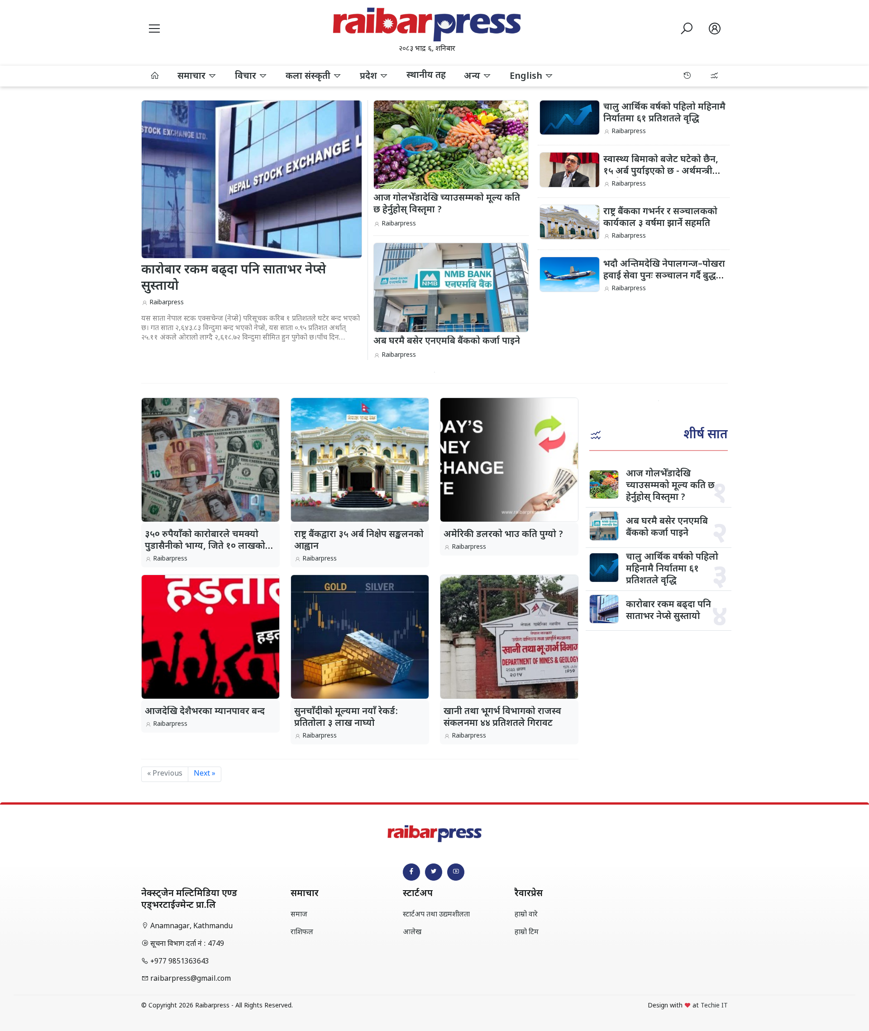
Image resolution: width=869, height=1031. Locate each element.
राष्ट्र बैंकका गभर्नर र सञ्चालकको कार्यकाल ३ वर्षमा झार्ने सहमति (660, 218)
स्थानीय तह (426, 76)
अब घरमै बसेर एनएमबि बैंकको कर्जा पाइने (667, 527)
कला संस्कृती (309, 76)
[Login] (715, 30)
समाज (299, 915)
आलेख (412, 932)
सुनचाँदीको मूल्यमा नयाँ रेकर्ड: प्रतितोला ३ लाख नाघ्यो (346, 717)
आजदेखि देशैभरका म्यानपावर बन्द (205, 712)
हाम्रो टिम (527, 932)
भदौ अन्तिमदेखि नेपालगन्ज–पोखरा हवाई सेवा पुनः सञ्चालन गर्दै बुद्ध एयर (664, 276)
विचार (246, 76)
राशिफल (302, 932)
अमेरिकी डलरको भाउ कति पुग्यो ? (503, 535)
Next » (204, 774)
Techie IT (714, 1006)
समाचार (192, 76)
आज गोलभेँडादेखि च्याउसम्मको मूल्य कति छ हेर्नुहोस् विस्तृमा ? (670, 486)
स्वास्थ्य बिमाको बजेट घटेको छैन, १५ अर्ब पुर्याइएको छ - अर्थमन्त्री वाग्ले (660, 171)
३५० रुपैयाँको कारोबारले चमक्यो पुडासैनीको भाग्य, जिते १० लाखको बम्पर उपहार (205, 546)
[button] (154, 30)
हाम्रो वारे (526, 915)
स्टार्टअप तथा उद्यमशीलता (436, 915)
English (527, 76)
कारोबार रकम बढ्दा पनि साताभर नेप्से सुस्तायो (668, 611)
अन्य (473, 76)
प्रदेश (369, 76)
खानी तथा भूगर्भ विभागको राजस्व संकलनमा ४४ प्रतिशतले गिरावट (502, 717)
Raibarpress (166, 302)
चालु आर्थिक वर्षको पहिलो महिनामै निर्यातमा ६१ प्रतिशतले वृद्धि (664, 113)
